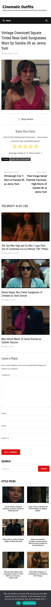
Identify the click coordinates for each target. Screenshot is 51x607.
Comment (6, 375)
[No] (47, 598)
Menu (8, 20)
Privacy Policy (29, 603)
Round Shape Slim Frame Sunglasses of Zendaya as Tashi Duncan (21, 294)
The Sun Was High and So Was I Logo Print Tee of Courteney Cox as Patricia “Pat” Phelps (24, 247)
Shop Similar (27, 119)
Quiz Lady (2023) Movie (20, 159)
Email (4, 426)
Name (3, 413)
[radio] (14, 147)
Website (5, 438)
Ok (18, 603)
